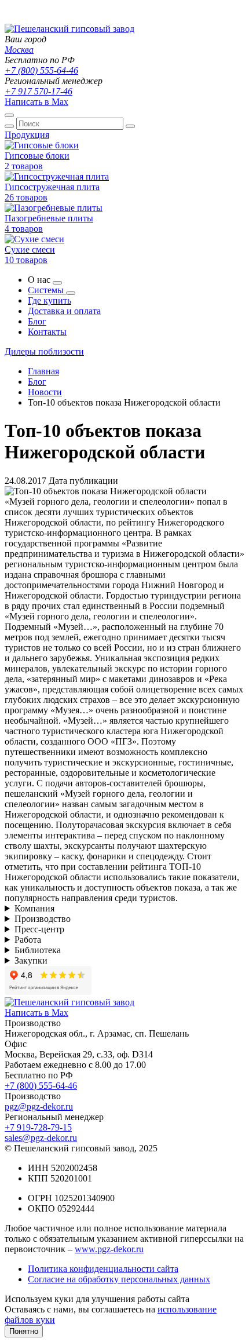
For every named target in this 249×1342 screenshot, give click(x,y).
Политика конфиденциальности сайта (103, 1269)
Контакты (47, 332)
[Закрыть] (130, 126)
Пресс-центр (39, 929)
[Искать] (9, 126)
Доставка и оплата (64, 311)
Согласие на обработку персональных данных (119, 1279)
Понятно (23, 1331)
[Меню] (9, 115)
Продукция (27, 135)
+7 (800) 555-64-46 (41, 70)
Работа (27, 939)
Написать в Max (36, 102)
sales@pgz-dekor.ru (41, 1138)
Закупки (30, 960)
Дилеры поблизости (44, 351)
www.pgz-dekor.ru (109, 1249)
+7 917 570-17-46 (38, 91)
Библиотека (37, 950)
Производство (42, 919)
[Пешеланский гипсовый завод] (69, 29)
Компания (34, 908)
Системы (47, 290)
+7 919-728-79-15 (38, 1127)
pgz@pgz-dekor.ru (39, 1106)
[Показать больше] (57, 283)
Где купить (49, 300)
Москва (19, 49)
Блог (37, 321)
